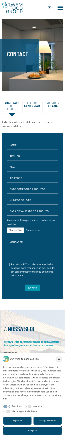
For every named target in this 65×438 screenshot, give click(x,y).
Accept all (33, 430)
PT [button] (53, 7)
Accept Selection (47, 420)
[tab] (12, 107)
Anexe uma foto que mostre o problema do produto (31, 222)
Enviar (32, 287)
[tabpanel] (32, 209)
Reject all (17, 420)
